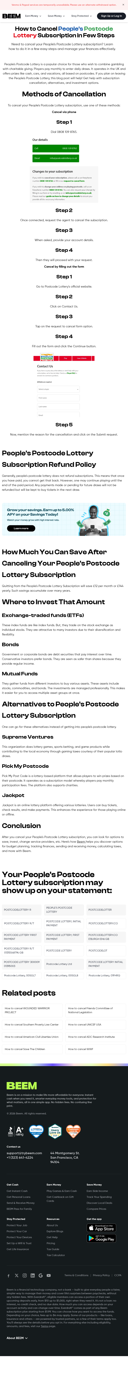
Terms (44, 1326)
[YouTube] (49, 1275)
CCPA (117, 1275)
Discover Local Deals (99, 1203)
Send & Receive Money (20, 1203)
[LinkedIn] (33, 1275)
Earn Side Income (97, 1191)
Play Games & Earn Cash (62, 1191)
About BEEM (15, 1338)
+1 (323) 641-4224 (20, 1158)
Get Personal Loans (18, 1197)
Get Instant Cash (17, 1191)
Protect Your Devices (19, 1237)
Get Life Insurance (18, 1249)
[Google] (41, 1275)
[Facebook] (9, 1275)
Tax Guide (53, 1249)
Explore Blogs (55, 1231)
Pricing (51, 1243)
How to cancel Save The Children (25, 1049)
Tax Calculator (56, 1255)
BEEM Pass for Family (19, 1209)
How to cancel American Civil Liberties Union (31, 1037)
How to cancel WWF (80, 1049)
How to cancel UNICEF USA (84, 1024)
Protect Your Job (17, 1225)
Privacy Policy (101, 1275)
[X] (17, 1275)
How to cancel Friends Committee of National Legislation (90, 1010)
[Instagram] (25, 1275)
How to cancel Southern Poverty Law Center (31, 1024)
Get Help (52, 1237)
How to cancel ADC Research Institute (91, 1037)
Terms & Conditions (76, 1275)
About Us (52, 1225)
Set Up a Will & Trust (19, 1243)
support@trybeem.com (24, 1153)
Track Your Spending (99, 1197)
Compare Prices (96, 1209)
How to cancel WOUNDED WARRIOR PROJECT (27, 1010)
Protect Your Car (17, 1231)
